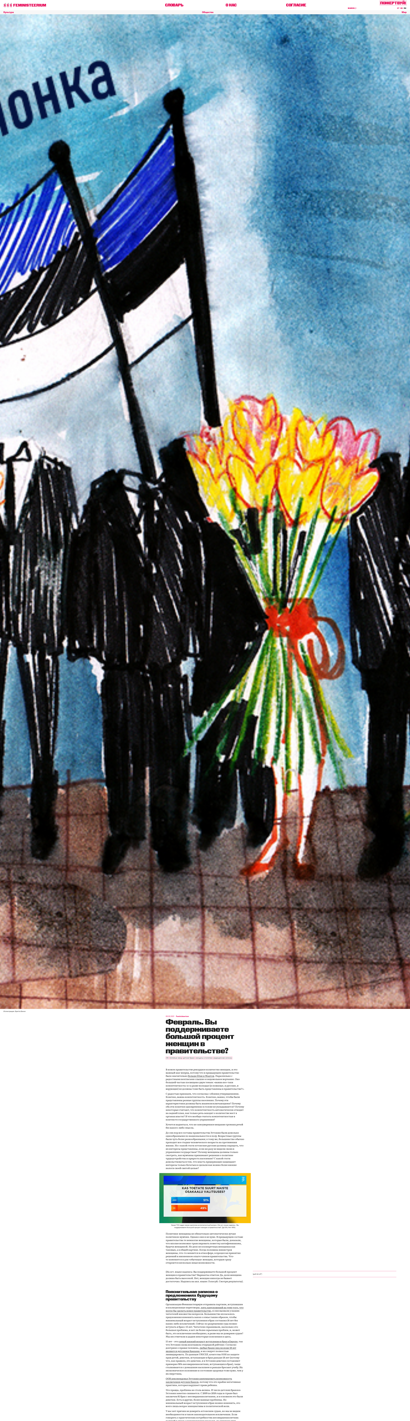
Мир (404, 12)
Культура (8, 12)
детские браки (188, 1058)
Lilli (167, 1058)
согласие (296, 5)
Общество (207, 12)
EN (401, 8)
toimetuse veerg (176, 1058)
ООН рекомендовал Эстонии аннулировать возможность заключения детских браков (199, 1380)
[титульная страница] (24, 5)
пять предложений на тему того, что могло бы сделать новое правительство (205, 1309)
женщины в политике (204, 1058)
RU (405, 8)
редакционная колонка (223, 1058)
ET (398, 8)
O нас (231, 5)
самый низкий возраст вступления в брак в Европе (208, 1341)
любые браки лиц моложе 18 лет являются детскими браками (201, 1349)
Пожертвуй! (393, 3)
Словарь (174, 5)
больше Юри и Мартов (201, 1076)
